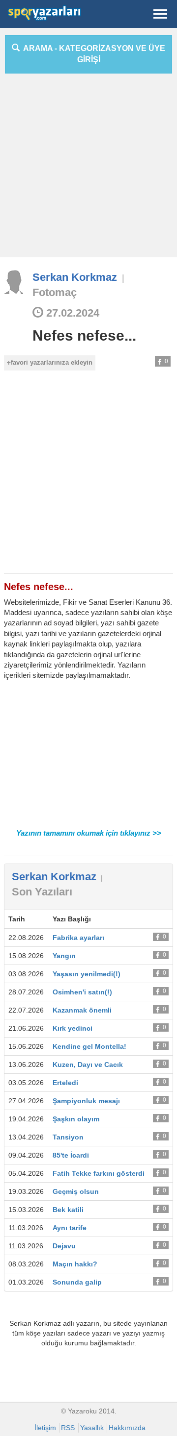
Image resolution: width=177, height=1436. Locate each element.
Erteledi (65, 1083)
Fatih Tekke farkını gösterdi (99, 1173)
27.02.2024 (71, 313)
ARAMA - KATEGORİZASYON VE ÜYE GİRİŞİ (92, 54)
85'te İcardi (71, 1155)
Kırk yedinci (72, 1028)
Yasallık (92, 1428)
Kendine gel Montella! (89, 1046)
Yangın (64, 956)
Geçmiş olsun (76, 1191)
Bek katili (68, 1209)
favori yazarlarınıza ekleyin (51, 362)
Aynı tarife (70, 1228)
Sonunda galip (77, 1282)
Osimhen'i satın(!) (82, 992)
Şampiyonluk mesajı (86, 1101)
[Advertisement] (88, 169)
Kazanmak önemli (82, 1010)
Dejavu (64, 1246)
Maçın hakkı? (75, 1264)
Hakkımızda (127, 1428)
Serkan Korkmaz (74, 277)
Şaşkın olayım (76, 1119)
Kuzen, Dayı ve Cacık (88, 1064)
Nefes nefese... (84, 335)
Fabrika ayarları (78, 937)
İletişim (45, 1428)
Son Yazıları (42, 892)
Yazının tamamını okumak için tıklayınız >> (88, 833)
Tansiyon (68, 1137)
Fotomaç (54, 292)
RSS (68, 1428)
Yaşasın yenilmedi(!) (86, 974)
